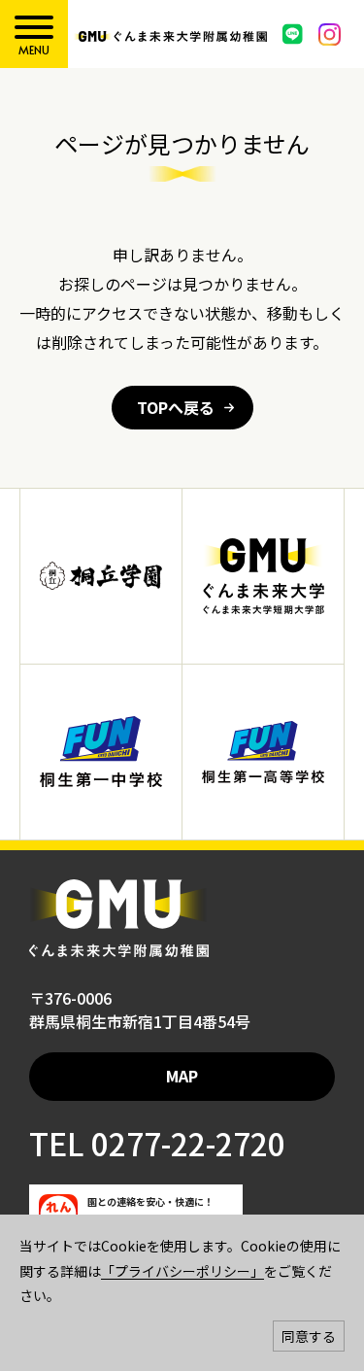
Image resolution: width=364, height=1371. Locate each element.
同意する (308, 1336)
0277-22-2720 (184, 1142)
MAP (182, 1075)
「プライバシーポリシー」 (182, 1271)
